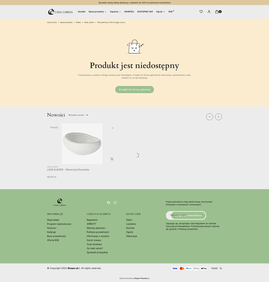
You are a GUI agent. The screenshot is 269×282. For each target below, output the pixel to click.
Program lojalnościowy (59, 223)
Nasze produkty (66, 22)
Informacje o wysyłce (98, 236)
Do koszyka (112, 159)
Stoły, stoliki (89, 22)
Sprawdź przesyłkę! (97, 252)
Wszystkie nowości (76, 115)
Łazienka (131, 223)
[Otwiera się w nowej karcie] (108, 203)
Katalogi (51, 232)
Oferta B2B (53, 240)
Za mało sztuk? (95, 248)
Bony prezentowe (56, 236)
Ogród (129, 232)
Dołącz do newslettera (188, 215)
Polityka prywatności (98, 232)
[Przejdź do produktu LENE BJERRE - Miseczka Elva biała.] (82, 143)
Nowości (51, 228)
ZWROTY (91, 223)
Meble (78, 22)
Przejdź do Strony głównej (134, 89)
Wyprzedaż (53, 219)
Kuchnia (130, 228)
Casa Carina (52, 22)
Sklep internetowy (133, 278)
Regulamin (92, 219)
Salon (129, 219)
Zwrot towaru (94, 240)
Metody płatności (96, 228)
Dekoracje (131, 236)
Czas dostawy (94, 244)
